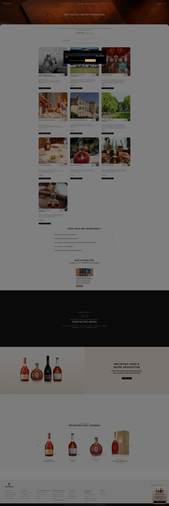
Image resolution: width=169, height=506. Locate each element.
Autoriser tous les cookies (90, 60)
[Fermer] (104, 52)
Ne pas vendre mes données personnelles (76, 60)
